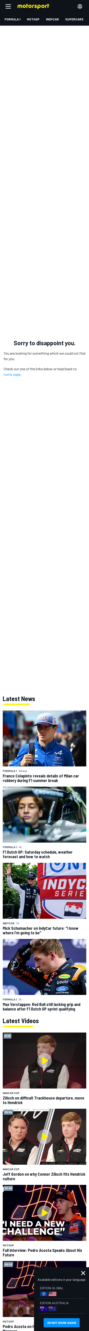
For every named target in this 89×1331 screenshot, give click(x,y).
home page (12, 374)
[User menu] (79, 6)
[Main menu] (8, 6)
